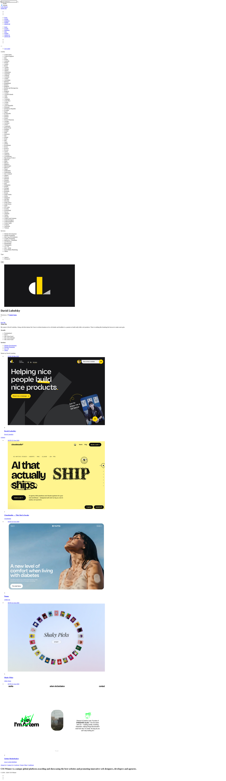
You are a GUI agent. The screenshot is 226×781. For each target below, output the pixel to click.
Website (5, 5)
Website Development (10, 345)
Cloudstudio (7, 518)
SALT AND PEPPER (10, 762)
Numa (6, 596)
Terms (21, 765)
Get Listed (7, 48)
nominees (7, 21)
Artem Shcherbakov (11, 759)
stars (5, 31)
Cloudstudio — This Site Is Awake (16, 515)
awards (6, 19)
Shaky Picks (8, 677)
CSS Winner (4, 7)
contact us (7, 35)
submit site (4, 8)
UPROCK (7, 599)
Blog (25, 765)
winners (3, 437)
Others (6, 350)
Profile (5, 3)
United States (13, 315)
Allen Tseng (7, 681)
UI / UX (6, 348)
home (5, 17)
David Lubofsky (10, 431)
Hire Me (3, 322)
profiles (6, 22)
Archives (16, 765)
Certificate (31, 765)
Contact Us (10, 765)
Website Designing (9, 347)
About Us (3, 765)
